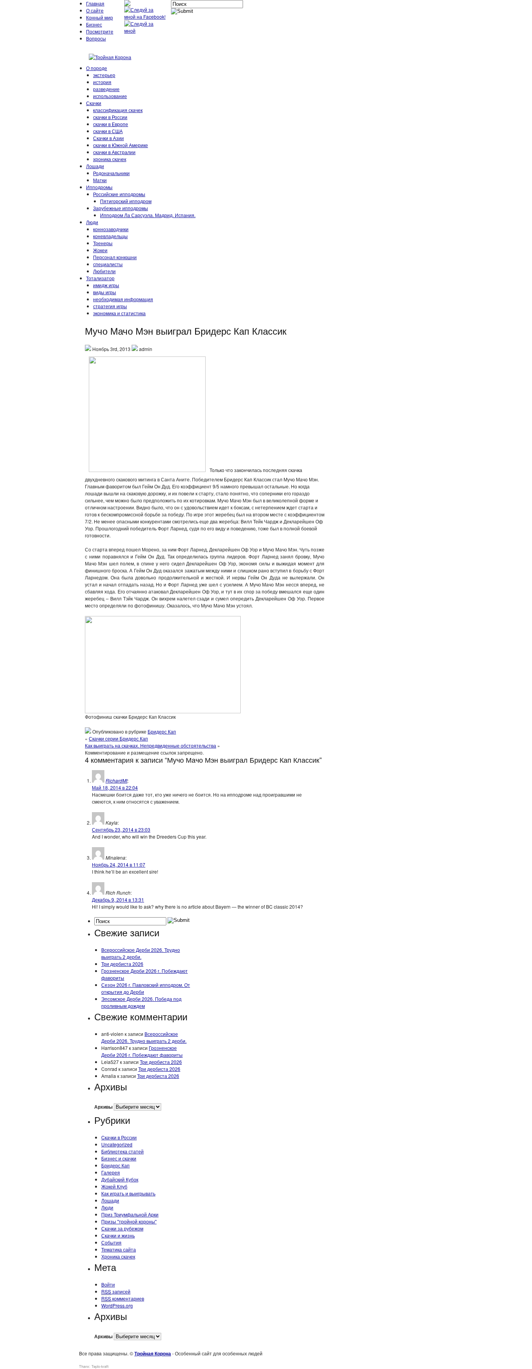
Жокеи (100, 250)
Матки (100, 180)
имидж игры (106, 285)
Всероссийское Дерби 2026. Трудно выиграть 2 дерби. (140, 953)
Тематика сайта (118, 1249)
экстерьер (104, 75)
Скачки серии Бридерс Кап (118, 738)
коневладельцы (110, 236)
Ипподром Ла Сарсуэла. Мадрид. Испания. (148, 215)
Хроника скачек (118, 1256)
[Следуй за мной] (145, 30)
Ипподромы (99, 187)
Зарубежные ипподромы (120, 208)
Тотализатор (100, 278)
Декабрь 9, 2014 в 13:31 (118, 899)
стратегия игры (110, 306)
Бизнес (94, 24)
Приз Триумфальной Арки (130, 1214)
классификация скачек (118, 110)
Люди (92, 222)
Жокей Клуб (114, 1186)
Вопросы (96, 38)
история (102, 82)
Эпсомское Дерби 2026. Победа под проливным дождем (141, 1002)
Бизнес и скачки (118, 1158)
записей (115, 1291)
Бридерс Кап (162, 731)
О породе (96, 68)
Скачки (93, 103)
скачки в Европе (110, 124)
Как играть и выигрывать (128, 1193)
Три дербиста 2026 (122, 963)
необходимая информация (123, 299)
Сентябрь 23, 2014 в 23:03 (121, 829)
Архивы (103, 1106)
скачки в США (108, 131)
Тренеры (103, 243)
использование (110, 96)
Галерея (110, 1172)
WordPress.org (117, 1305)
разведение (106, 89)
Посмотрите (99, 31)
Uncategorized (116, 1144)
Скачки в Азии (108, 138)
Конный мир (99, 17)
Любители (104, 271)
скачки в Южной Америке (120, 145)
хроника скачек (109, 159)
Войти (108, 1284)
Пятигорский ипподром (125, 201)
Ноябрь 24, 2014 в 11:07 (118, 864)
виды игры (104, 292)
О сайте (95, 10)
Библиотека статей (122, 1151)
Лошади (95, 166)
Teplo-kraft (100, 1366)
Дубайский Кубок (119, 1179)
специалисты (108, 264)
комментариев (122, 1298)
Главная (95, 3)
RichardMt (116, 780)
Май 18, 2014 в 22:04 (115, 787)
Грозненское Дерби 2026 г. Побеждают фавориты (142, 1051)
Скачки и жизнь (118, 1235)
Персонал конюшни (115, 257)
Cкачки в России (119, 1137)
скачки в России (110, 117)
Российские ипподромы (119, 194)
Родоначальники (111, 173)
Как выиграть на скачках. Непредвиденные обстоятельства (150, 745)
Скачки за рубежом (122, 1228)
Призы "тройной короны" (129, 1221)
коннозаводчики (111, 229)
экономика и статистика (119, 313)
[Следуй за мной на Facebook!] (145, 16)
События (111, 1242)
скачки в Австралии (114, 152)
